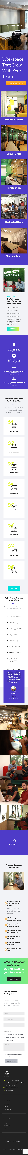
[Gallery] (14, 717)
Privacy (6, 1106)
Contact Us (7, 1125)
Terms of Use (8, 1109)
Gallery (6, 1128)
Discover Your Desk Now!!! (16, 83)
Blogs (6, 1123)
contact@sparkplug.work (12, 1087)
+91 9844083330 (10, 1090)
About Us (7, 1104)
